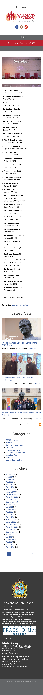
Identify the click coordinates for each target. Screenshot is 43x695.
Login (34, 681)
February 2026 (11, 489)
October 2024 (11, 529)
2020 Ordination (12, 440)
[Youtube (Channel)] (26, 27)
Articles (9, 442)
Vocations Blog (11, 455)
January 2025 (11, 522)
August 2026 (10, 474)
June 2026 (10, 479)
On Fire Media (27, 681)
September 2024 (12, 532)
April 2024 (10, 544)
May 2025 (9, 512)
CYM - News (10, 447)
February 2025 (11, 519)
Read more (32, 348)
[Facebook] (17, 27)
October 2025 (11, 499)
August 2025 (10, 504)
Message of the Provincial (15, 452)
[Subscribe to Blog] (40, 424)
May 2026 (9, 482)
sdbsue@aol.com (10, 653)
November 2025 (12, 497)
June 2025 (10, 509)
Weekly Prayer (11, 457)
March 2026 (10, 487)
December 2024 (12, 524)
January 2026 (11, 492)
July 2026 (9, 477)
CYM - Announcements (14, 445)
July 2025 (9, 507)
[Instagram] (21, 27)
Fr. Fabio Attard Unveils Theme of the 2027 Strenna (19, 343)
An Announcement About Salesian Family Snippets (21, 413)
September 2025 (12, 502)
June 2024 (10, 539)
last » (32, 554)
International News (13, 450)
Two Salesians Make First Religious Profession (18, 378)
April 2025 (9, 514)
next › (25, 554)
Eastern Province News (20, 305)
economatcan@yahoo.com (15, 666)
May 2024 (9, 542)
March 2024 (10, 547)
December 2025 (12, 494)
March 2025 (10, 517)
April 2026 (9, 484)
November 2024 (12, 527)
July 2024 (9, 537)
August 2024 (10, 534)
